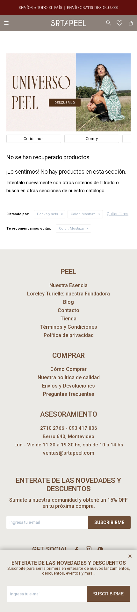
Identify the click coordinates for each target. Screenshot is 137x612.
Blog (68, 302)
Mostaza (83, 214)
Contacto (68, 310)
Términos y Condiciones (68, 327)
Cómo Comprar (68, 369)
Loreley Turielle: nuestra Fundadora (68, 294)
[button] (108, 23)
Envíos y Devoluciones (68, 386)
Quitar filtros (117, 214)
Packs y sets (47, 214)
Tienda (68, 319)
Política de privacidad (69, 335)
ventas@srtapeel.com (68, 453)
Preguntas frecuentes (68, 394)
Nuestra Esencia (68, 285)
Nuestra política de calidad (69, 377)
